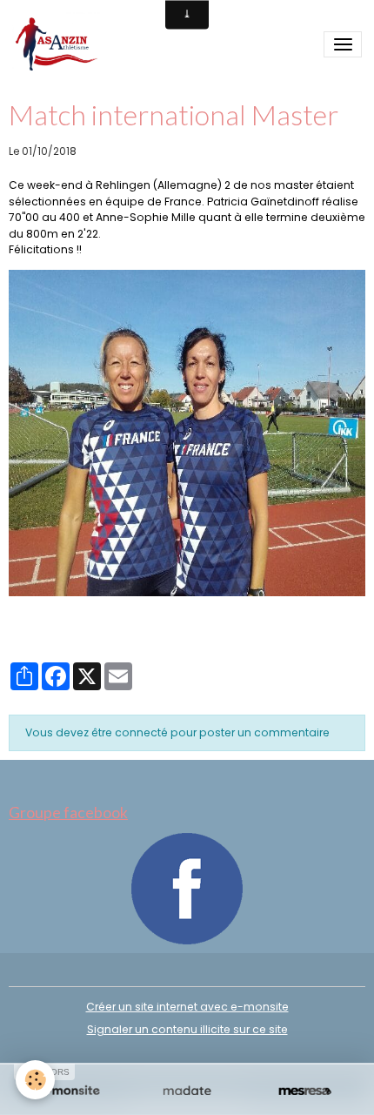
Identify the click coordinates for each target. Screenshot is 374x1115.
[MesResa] (305, 1091)
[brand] (59, 44)
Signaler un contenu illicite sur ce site (187, 1029)
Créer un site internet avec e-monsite (187, 1006)
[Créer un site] (69, 1091)
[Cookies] (35, 1079)
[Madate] (186, 1091)
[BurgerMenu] (343, 44)
